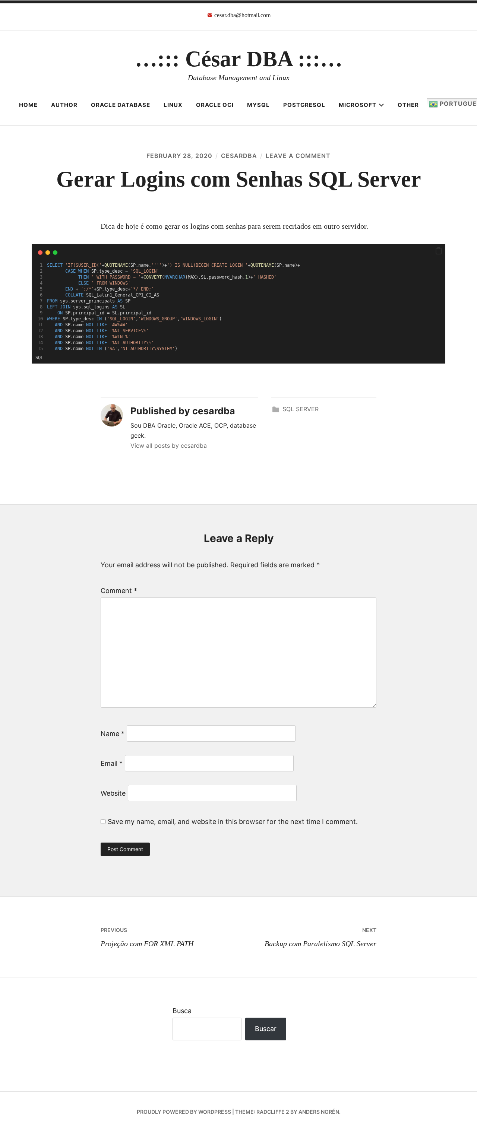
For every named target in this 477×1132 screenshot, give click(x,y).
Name (112, 734)
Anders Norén (318, 1112)
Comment (119, 590)
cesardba (239, 155)
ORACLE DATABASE (120, 104)
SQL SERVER (300, 409)
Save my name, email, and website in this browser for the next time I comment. (233, 821)
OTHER (408, 104)
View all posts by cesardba (168, 445)
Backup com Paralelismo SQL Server (320, 937)
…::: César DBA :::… (238, 59)
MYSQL (258, 104)
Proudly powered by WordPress (184, 1112)
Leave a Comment (298, 155)
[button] (438, 251)
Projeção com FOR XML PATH (147, 937)
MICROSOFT (357, 104)
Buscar (266, 1029)
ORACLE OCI (215, 104)
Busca (182, 1011)
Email (112, 763)
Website (113, 793)
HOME (28, 104)
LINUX (173, 104)
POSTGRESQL (304, 104)
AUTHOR (64, 104)
